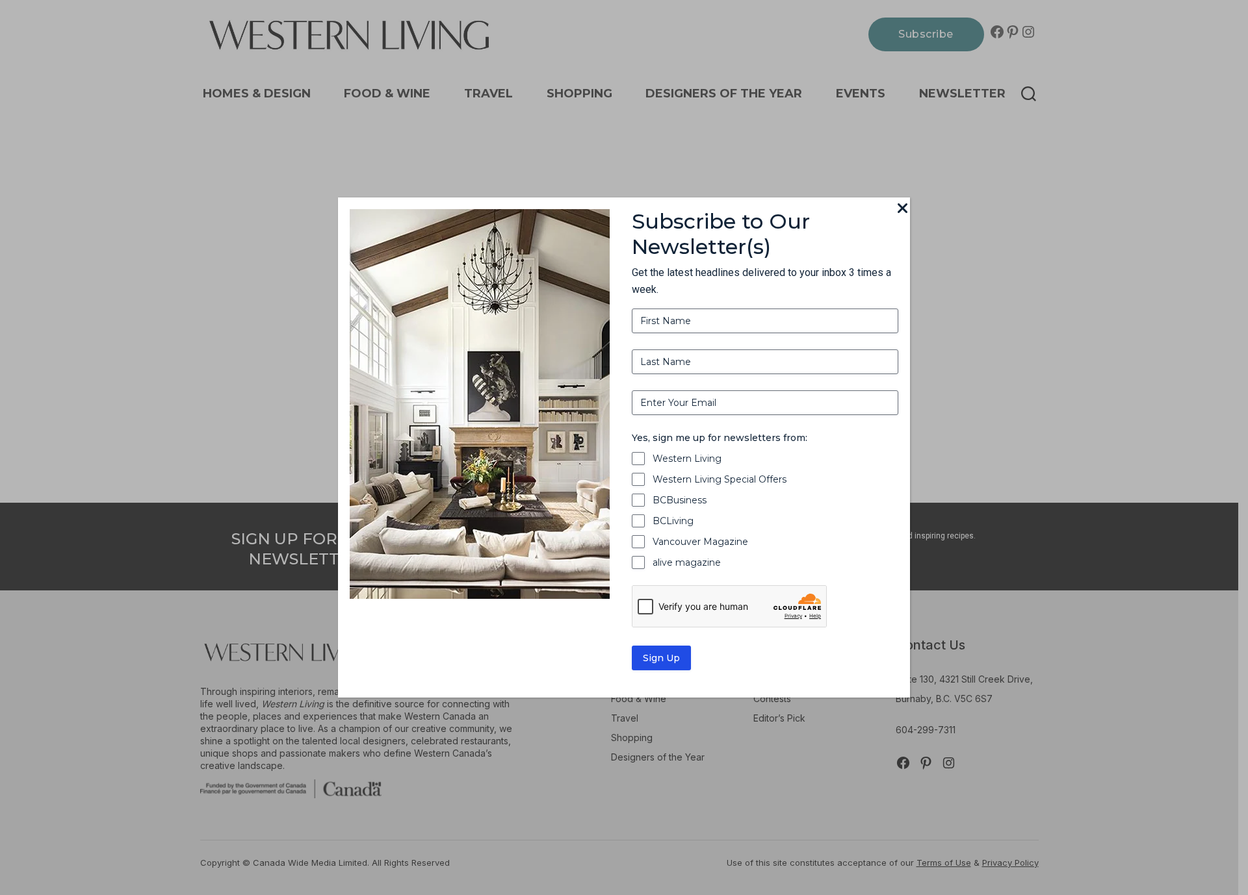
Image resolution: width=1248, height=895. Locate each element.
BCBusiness (680, 500)
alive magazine (687, 562)
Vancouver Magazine (700, 542)
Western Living (687, 458)
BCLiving (673, 521)
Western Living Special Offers (719, 479)
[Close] (902, 209)
